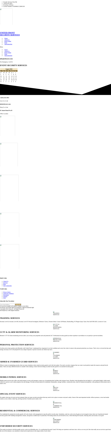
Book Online (7, 41)
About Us (7, 39)
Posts (5, 42)
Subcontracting (8, 44)
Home (6, 38)
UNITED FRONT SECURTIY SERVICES (10, 34)
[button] (55, 47)
